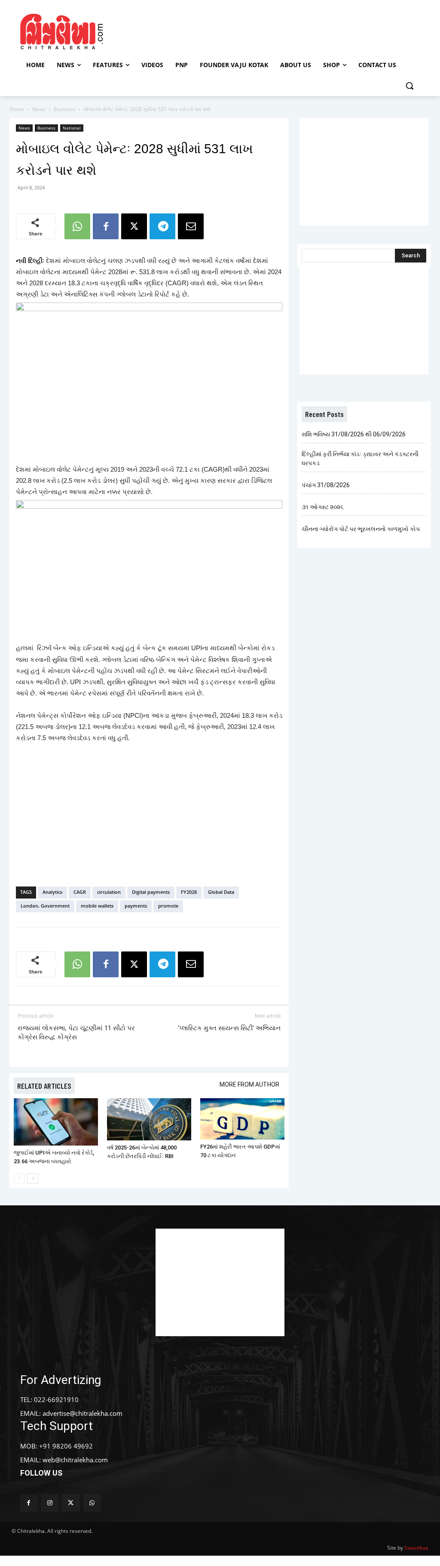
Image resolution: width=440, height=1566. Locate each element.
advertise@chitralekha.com (82, 1413)
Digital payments (151, 892)
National (72, 128)
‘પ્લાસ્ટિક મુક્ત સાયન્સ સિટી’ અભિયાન (229, 1028)
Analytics (52, 892)
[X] (134, 226)
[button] (409, 85)
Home (16, 109)
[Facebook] (106, 226)
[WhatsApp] (77, 226)
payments (136, 905)
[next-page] (33, 1178)
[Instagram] (49, 1503)
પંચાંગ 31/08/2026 (326, 485)
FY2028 (189, 892)
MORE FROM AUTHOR (249, 1084)
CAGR (79, 892)
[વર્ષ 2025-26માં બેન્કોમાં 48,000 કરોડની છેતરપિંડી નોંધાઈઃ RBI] (149, 1119)
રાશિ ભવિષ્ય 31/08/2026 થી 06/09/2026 (354, 434)
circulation (109, 892)
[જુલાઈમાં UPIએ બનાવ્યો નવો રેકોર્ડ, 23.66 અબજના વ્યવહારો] (56, 1122)
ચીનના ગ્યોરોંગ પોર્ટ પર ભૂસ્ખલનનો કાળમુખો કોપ (361, 528)
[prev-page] (19, 1178)
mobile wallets (97, 905)
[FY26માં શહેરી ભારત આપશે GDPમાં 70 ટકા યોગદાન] (242, 1119)
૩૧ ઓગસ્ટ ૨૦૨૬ (323, 506)
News (39, 109)
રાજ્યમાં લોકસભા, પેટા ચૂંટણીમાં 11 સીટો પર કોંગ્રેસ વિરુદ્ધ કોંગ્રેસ (76, 1032)
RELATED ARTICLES (44, 1085)
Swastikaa (416, 1547)
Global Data (221, 892)
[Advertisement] (218, 30)
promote (168, 905)
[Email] (191, 226)
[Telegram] (162, 226)
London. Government (45, 905)
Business (64, 109)
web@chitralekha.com (75, 1459)
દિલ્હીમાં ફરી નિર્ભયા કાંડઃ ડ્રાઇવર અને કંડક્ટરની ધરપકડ (360, 458)
